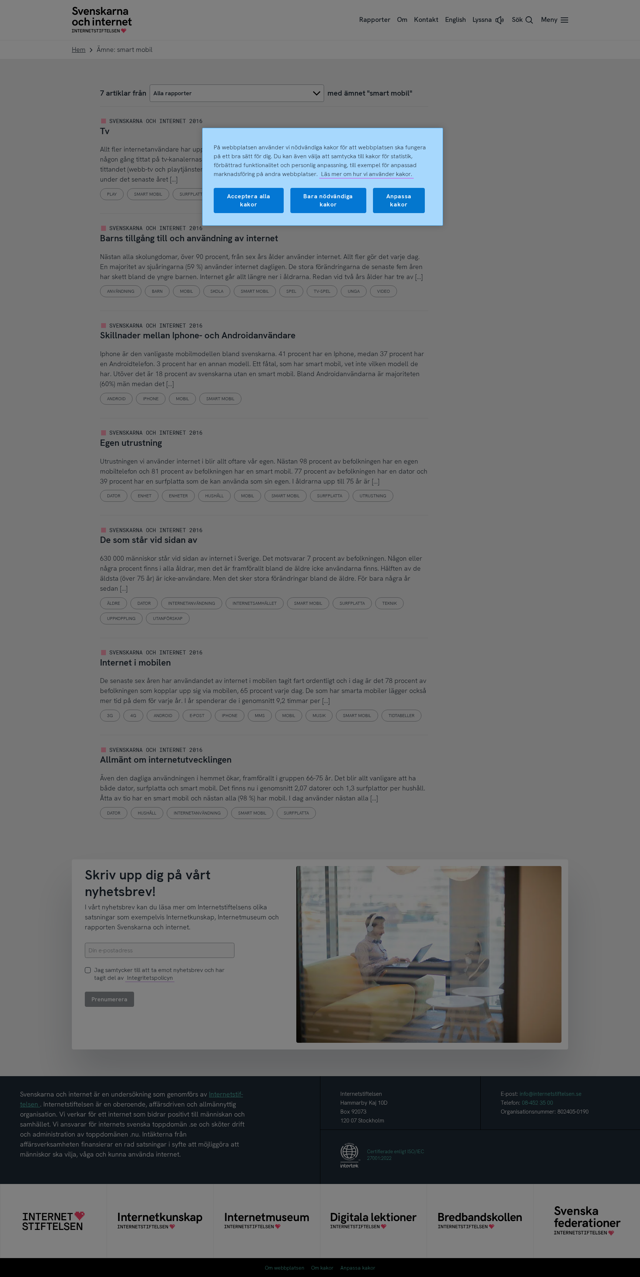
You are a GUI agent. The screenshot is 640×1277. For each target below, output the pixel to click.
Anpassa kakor (399, 200)
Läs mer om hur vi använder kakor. (366, 174)
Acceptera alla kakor (248, 200)
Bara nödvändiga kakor (328, 200)
